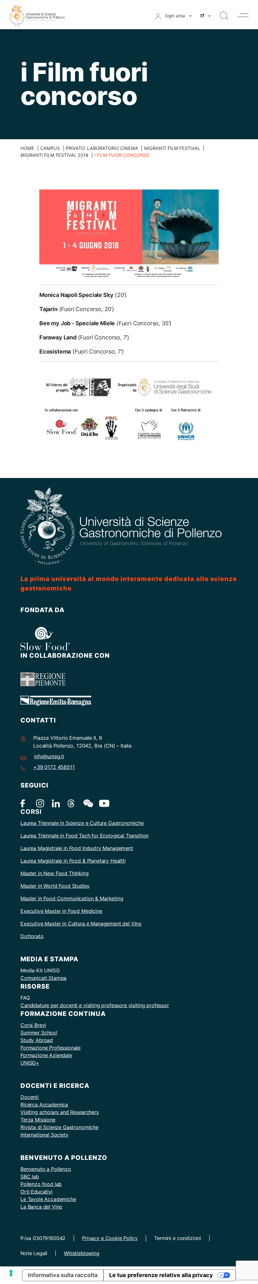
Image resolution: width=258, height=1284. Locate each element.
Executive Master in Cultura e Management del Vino (81, 923)
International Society (44, 1135)
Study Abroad (36, 1040)
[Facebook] (24, 803)
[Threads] (72, 803)
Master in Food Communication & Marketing (71, 898)
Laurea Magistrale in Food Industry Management (76, 848)
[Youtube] (103, 803)
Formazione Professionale (50, 1048)
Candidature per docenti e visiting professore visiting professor (94, 1005)
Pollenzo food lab (41, 1184)
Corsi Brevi (33, 1025)
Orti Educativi (36, 1191)
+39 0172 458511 (54, 767)
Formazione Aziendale (46, 1055)
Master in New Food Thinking (54, 873)
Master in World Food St (48, 886)
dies (84, 886)
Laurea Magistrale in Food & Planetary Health (73, 861)
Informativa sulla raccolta (63, 1275)
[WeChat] (87, 803)
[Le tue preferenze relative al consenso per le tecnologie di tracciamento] (11, 1273)
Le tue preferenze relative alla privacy (161, 1275)
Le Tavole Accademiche (48, 1199)
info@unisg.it (49, 756)
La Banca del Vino (41, 1207)
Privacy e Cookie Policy (109, 1238)
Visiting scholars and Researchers (59, 1112)
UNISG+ (29, 1063)
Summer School (38, 1032)
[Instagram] (40, 803)
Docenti (29, 1097)
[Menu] (243, 15)
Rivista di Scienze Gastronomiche (59, 1127)
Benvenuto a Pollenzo (45, 1169)
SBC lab (29, 1176)
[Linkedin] (56, 803)
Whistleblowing (81, 1253)
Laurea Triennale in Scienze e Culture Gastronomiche (82, 823)
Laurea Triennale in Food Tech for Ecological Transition (84, 835)
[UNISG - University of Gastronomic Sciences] (37, 15)
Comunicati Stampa (43, 978)
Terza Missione (37, 1120)
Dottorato (32, 936)
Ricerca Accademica (44, 1104)
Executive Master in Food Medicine (61, 911)
